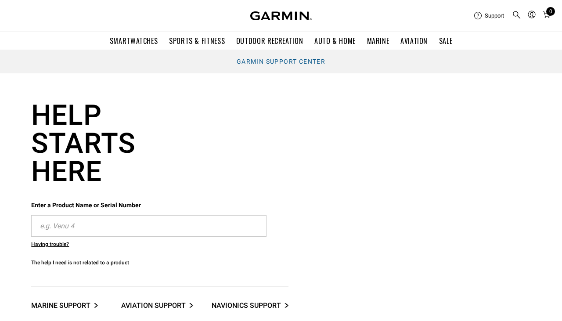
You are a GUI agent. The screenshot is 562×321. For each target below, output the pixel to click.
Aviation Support (153, 305)
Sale (446, 41)
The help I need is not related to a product (80, 263)
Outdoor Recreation (269, 41)
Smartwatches (134, 41)
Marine (378, 41)
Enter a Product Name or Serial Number (86, 205)
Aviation (414, 41)
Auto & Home (335, 41)
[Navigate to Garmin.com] (281, 16)
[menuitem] (489, 16)
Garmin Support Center (281, 61)
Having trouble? (50, 244)
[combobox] (149, 226)
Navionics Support (246, 305)
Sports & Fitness (197, 41)
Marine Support (60, 305)
